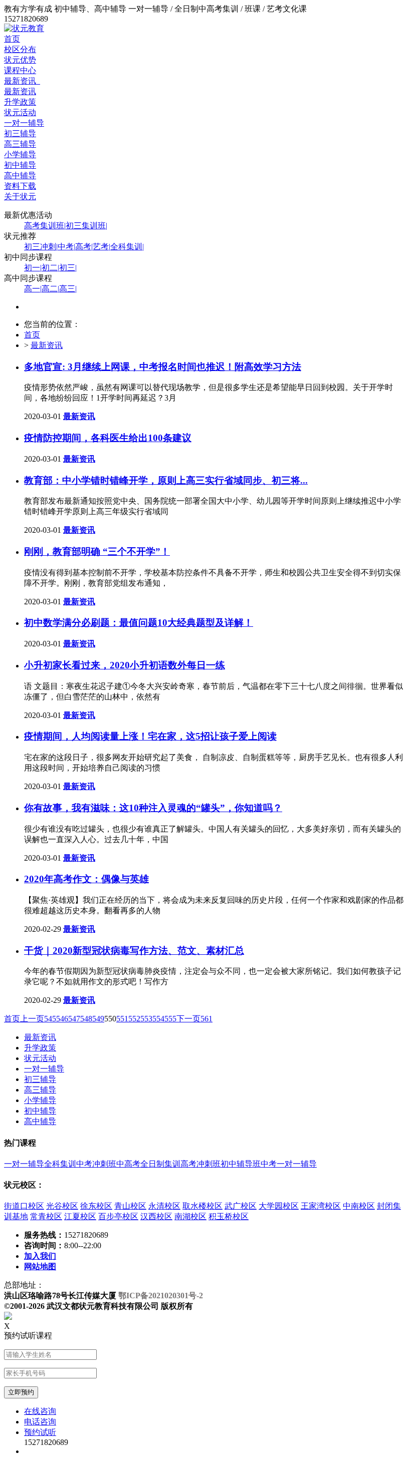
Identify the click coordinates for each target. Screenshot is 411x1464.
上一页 (32, 1018)
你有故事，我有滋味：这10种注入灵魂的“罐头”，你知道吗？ (153, 808)
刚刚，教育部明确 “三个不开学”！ (97, 551)
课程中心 (20, 70)
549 (98, 1018)
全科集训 (127, 246)
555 (170, 1018)
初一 (33, 267)
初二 (50, 267)
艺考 (101, 246)
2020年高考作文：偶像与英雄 (86, 879)
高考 (84, 246)
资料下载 (20, 186)
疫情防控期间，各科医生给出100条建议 (107, 438)
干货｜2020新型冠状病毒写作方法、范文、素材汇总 (134, 950)
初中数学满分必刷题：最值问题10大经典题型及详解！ (138, 622)
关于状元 (20, 196)
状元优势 (20, 60)
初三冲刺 (41, 246)
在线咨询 (40, 1411)
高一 (33, 288)
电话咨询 (40, 1421)
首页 (12, 39)
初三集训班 (86, 225)
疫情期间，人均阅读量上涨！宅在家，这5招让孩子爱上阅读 (150, 736)
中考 (66, 246)
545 (50, 1018)
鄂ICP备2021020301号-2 (160, 1295)
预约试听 (40, 1432)
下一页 (188, 1018)
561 (206, 1018)
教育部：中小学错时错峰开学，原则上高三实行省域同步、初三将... (166, 480)
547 (74, 1018)
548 (86, 1018)
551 (122, 1018)
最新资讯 (22, 81)
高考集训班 (45, 225)
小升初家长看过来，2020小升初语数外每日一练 (124, 665)
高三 (68, 288)
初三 (68, 267)
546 (62, 1018)
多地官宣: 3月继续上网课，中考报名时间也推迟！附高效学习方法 (162, 366)
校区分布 (20, 49)
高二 (50, 288)
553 (146, 1018)
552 (134, 1018)
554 (158, 1018)
